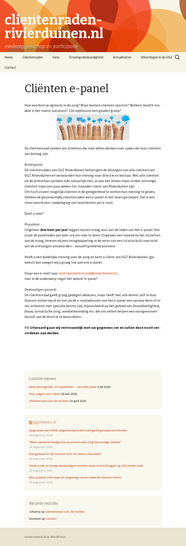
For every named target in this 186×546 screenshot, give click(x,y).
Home (9, 57)
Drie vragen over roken (44, 394)
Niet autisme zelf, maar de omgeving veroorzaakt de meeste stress (75, 477)
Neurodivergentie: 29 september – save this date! (63, 387)
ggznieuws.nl (44, 422)
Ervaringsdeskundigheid (86, 57)
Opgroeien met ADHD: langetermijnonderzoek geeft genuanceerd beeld (78, 430)
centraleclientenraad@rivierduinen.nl (88, 273)
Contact (10, 67)
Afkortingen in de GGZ (156, 57)
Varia (56, 57)
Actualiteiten (122, 57)
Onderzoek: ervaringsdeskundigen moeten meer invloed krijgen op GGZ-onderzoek (86, 466)
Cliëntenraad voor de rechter (49, 401)
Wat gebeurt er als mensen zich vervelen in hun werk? (65, 454)
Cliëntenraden (33, 57)
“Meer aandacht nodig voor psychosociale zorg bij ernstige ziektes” (75, 442)
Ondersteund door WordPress (45, 537)
